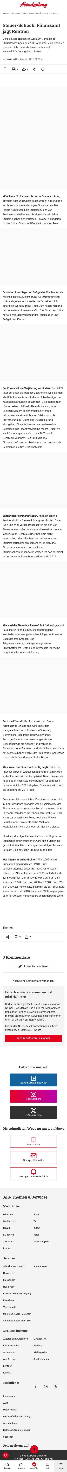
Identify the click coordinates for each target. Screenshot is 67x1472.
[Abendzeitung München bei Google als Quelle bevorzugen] (43, 69)
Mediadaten (40, 1338)
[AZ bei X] (56, 1387)
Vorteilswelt (9, 1307)
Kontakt (7, 1372)
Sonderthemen (41, 1359)
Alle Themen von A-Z (14, 1266)
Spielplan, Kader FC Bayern (17, 1314)
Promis (7, 1248)
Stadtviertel (9, 1221)
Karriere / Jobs (11, 1345)
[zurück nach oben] (34, 1449)
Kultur (37, 1228)
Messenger (9, 1280)
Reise (36, 1234)
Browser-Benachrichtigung (17, 1293)
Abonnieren (9, 1352)
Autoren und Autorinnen (15, 1338)
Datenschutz (9, 1409)
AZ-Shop (38, 1345)
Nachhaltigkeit (41, 1241)
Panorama (16, 13)
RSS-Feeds (8, 1286)
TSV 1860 (8, 1241)
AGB (5, 1403)
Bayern (7, 1228)
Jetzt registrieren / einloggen (34, 1038)
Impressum (9, 1396)
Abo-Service (9, 1359)
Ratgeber (25, 13)
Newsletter (9, 1273)
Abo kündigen (10, 1423)
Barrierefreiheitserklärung (16, 1416)
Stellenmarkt (40, 1266)
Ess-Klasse (9, 1300)
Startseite (6, 13)
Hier (7, 1026)
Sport (36, 1214)
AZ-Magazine (40, 1352)
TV (35, 1221)
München (8, 1214)
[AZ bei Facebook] (36, 1387)
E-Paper (7, 1366)
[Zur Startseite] (33, 7)
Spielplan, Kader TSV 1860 (17, 1320)
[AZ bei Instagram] (46, 1387)
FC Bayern (8, 1234)
